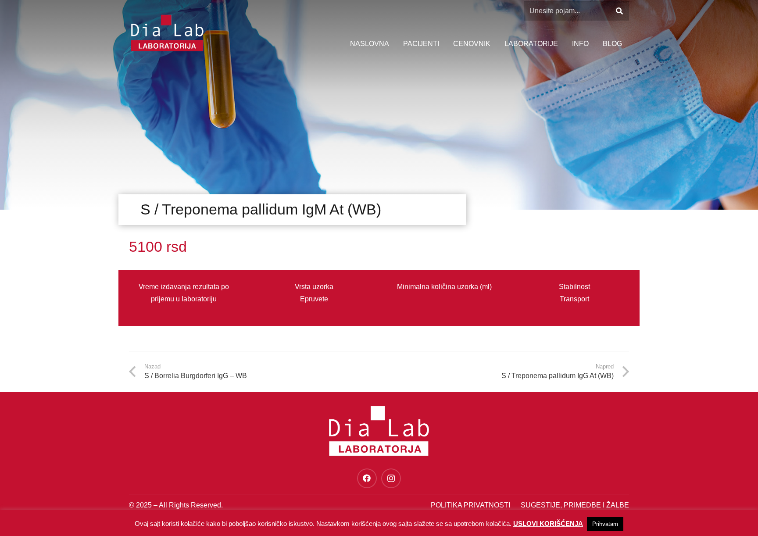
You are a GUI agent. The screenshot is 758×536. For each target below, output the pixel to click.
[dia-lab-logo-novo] (167, 33)
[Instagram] (391, 478)
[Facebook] (367, 478)
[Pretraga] (619, 11)
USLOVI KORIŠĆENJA (548, 523)
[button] (593, 44)
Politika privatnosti (470, 505)
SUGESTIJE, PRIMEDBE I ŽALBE (575, 505)
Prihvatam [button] (605, 524)
